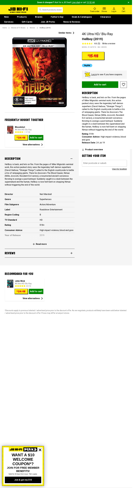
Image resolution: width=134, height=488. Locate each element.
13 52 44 (90, 2)
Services (8, 21)
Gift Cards (27, 21)
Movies (32, 28)
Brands (38, 17)
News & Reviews (71, 21)
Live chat (76, 2)
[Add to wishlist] (123, 84)
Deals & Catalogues (82, 17)
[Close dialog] (40, 458)
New (6, 17)
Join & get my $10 (23, 480)
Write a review (108, 43)
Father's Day (57, 17)
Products (22, 17)
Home (4, 28)
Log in (94, 74)
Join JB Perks (48, 21)
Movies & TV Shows (18, 28)
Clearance (105, 17)
